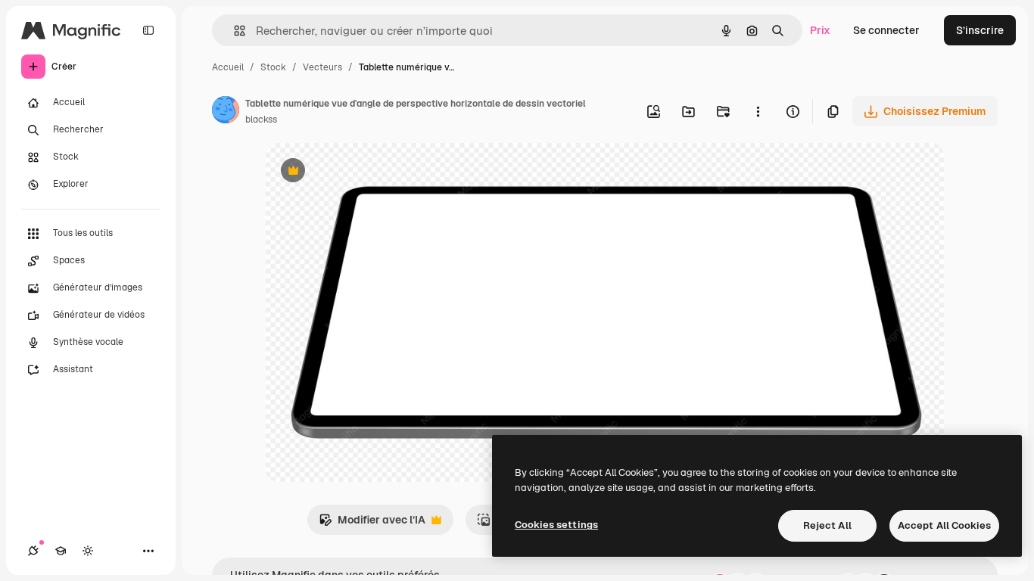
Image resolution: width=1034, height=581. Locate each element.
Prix (820, 30)
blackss (261, 119)
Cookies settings (556, 524)
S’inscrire (980, 30)
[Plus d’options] (758, 111)
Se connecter (886, 30)
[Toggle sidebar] (148, 30)
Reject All (827, 525)
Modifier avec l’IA (372, 524)
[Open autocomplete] (233, 30)
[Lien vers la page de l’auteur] (225, 112)
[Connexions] (33, 551)
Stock (273, 67)
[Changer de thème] (88, 551)
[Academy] (60, 551)
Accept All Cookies (944, 525)
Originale (365, 172)
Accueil (228, 67)
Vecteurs (322, 67)
